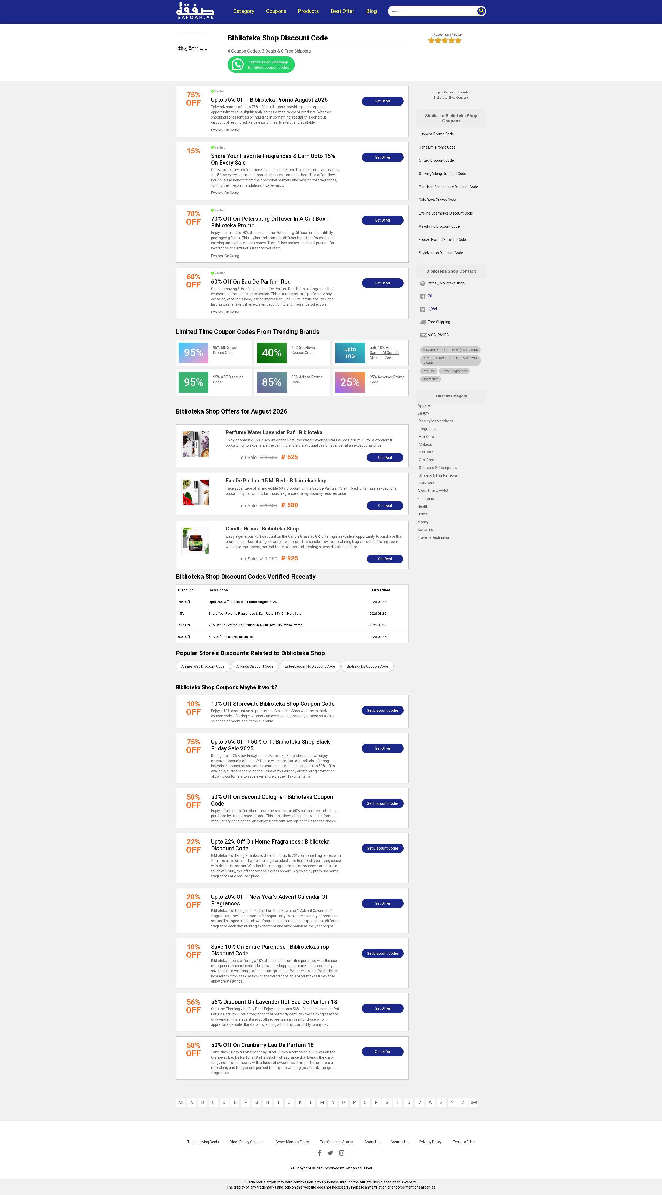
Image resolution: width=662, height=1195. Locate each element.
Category (244, 11)
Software (425, 530)
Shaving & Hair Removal (438, 475)
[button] (481, 11)
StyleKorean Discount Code (441, 253)
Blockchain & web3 (433, 491)
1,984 (432, 309)
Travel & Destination (434, 537)
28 (430, 296)
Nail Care (426, 452)
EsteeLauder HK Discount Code (310, 666)
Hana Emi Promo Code (437, 147)
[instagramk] (341, 1153)
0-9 (474, 1102)
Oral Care (426, 460)
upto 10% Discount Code (384, 352)
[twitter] (330, 1153)
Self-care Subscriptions (438, 468)
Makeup (425, 444)
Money (423, 522)
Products (308, 11)
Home (422, 514)
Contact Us (399, 1142)
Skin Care (426, 483)
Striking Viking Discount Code (442, 174)
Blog (371, 11)
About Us (371, 1142)
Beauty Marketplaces (436, 421)
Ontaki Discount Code (436, 160)
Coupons (276, 11)
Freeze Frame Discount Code (442, 240)
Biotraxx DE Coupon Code (367, 666)
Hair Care (426, 436)
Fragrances (428, 429)
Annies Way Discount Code (203, 666)
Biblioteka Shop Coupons (451, 97)
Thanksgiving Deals (203, 1142)
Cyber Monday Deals (292, 1142)
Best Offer (342, 11)
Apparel (424, 405)
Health (423, 506)
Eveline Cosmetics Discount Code (446, 213)
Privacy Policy (430, 1142)
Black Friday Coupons (247, 1142)
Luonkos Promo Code (436, 134)
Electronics (426, 499)
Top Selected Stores (336, 1142)
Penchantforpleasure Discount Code (448, 187)
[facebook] (319, 1153)
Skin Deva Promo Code (437, 200)
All (180, 1102)
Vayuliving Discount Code (439, 226)
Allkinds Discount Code (254, 666)
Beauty (423, 413)
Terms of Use (464, 1142)
